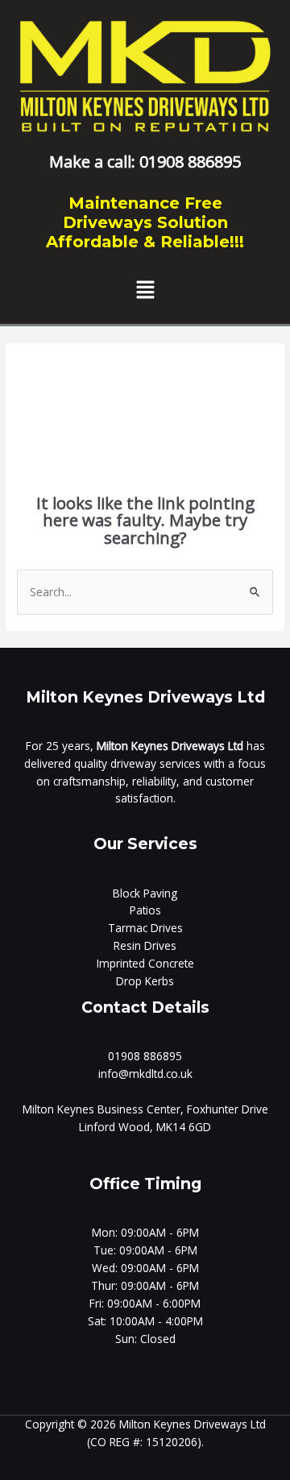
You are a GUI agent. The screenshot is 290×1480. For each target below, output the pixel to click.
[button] (145, 291)
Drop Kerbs (145, 981)
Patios (145, 910)
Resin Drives (145, 945)
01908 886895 (145, 1055)
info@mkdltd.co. (139, 1073)
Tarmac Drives (145, 927)
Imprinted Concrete (145, 963)
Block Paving (145, 893)
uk (186, 1073)
